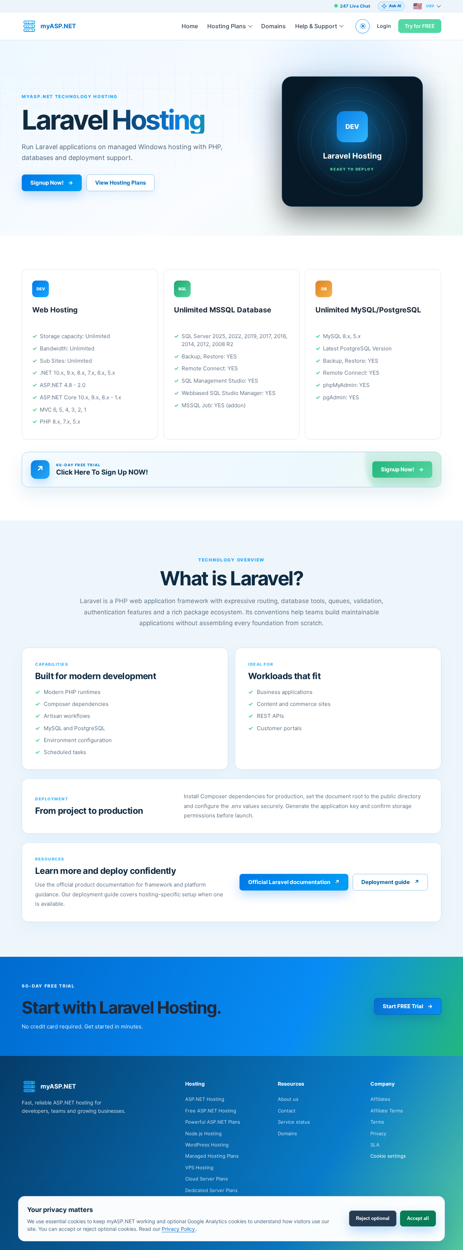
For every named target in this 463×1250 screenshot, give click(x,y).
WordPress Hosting (207, 1145)
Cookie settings (388, 1156)
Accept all (418, 1218)
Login (384, 26)
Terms (377, 1122)
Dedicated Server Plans (211, 1190)
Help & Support (316, 26)
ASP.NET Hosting (204, 1099)
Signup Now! (51, 182)
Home (190, 26)
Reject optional (373, 1218)
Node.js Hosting (203, 1133)
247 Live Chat (355, 6)
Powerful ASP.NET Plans (212, 1122)
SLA (374, 1145)
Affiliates (380, 1099)
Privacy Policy (178, 1229)
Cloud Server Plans (206, 1179)
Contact (287, 1111)
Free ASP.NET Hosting (210, 1111)
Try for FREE (420, 26)
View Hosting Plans (120, 182)
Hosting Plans (226, 26)
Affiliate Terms (386, 1111)
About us (288, 1099)
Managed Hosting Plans (212, 1156)
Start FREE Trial (408, 1006)
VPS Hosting (199, 1167)
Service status (294, 1122)
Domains (273, 26)
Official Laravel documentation (294, 882)
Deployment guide (390, 882)
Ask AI (395, 5)
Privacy (378, 1133)
